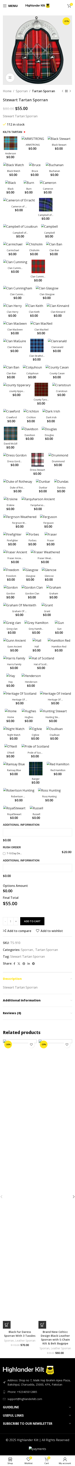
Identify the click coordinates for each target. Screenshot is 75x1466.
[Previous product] (62, 91)
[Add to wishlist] (31, 1044)
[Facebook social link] (14, 963)
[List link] (37, 1392)
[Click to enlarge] (10, 77)
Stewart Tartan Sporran (27, 956)
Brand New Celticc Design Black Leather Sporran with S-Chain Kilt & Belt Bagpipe (55, 1337)
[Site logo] (37, 5)
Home (7, 91)
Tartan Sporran (43, 91)
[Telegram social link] (33, 963)
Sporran (22, 91)
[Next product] (70, 91)
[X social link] (18, 963)
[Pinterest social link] (23, 963)
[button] (7, 1325)
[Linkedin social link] (28, 963)
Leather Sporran (25, 1340)
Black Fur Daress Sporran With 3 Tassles (19, 1334)
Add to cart (32, 921)
